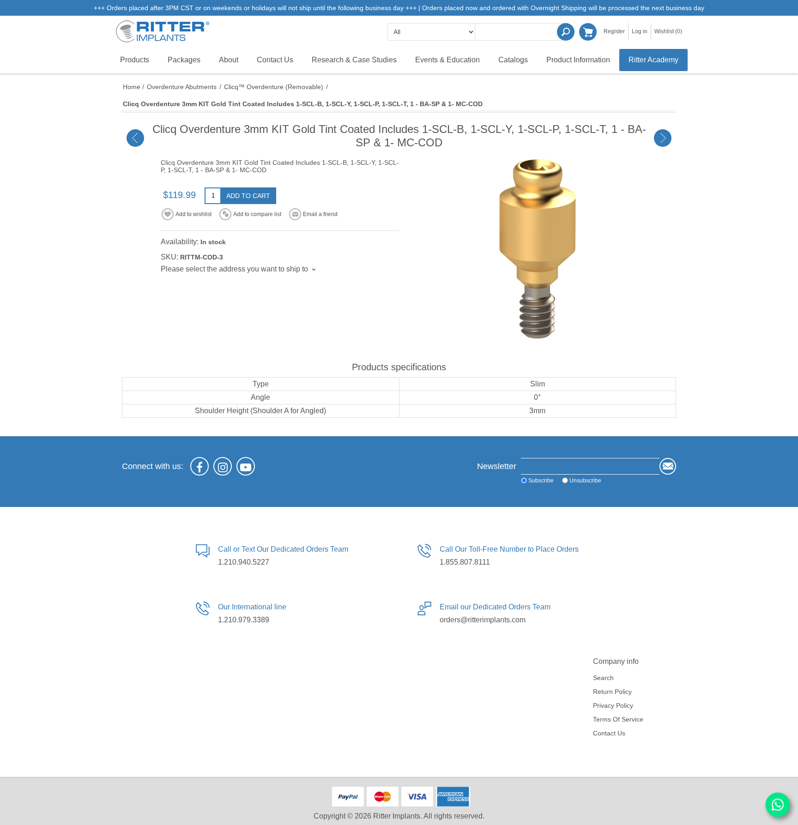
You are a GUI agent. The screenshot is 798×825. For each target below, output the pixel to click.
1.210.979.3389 (243, 620)
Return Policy (612, 691)
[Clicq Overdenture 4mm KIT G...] (662, 138)
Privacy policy (613, 705)
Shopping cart (588, 32)
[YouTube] (245, 466)
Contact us (609, 733)
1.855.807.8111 (465, 562)
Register (614, 31)
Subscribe (541, 480)
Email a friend (320, 214)
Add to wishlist (193, 214)
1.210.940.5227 (243, 562)
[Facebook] (199, 466)
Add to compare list (257, 214)
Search (565, 32)
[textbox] (521, 32)
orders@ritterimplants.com (483, 620)
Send (667, 466)
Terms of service (618, 719)
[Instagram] (222, 466)
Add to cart (248, 195)
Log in (639, 31)
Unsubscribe (585, 480)
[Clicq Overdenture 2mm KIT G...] (135, 138)
